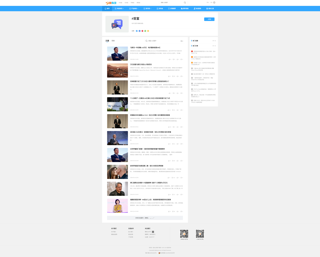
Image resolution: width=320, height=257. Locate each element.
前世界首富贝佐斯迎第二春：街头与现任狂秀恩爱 (146, 166)
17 (174, 194)
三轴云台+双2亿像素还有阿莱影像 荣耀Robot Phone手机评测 (202, 69)
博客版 (138, 2)
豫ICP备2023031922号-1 (151, 253)
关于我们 (113, 231)
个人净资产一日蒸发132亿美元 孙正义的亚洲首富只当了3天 (150, 98)
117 (174, 177)
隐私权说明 (114, 234)
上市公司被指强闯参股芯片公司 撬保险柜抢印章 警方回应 (203, 84)
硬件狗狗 (185, 8)
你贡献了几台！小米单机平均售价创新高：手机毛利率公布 (203, 63)
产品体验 (134, 8)
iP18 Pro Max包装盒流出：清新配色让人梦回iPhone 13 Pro (203, 90)
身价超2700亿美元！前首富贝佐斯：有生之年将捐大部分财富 (150, 132)
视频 (113, 41)
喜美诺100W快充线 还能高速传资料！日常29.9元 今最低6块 (203, 58)
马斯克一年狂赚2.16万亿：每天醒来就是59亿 (145, 47)
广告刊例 (130, 237)
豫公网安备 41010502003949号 (167, 253)
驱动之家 (211, 8)
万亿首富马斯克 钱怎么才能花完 (141, 64)
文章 (107, 41)
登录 (208, 2)
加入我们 (130, 231)
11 (170, 110)
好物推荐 (173, 8)
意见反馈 (130, 234)
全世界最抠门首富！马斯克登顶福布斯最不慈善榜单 (147, 149)
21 (174, 110)
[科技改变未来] (109, 2)
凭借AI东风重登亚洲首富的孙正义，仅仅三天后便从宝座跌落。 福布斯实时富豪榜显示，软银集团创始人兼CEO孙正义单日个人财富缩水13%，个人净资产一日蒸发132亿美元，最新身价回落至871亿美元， (156, 87)
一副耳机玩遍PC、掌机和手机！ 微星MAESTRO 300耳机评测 (202, 78)
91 (174, 211)
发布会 (161, 8)
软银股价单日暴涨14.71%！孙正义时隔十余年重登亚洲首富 (150, 115)
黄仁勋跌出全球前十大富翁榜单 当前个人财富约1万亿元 (149, 183)
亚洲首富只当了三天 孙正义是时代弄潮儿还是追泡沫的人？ (150, 81)
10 (170, 127)
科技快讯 (119, 8)
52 (174, 160)
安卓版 (126, 2)
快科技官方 (152, 234)
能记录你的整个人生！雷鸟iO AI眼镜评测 (203, 74)
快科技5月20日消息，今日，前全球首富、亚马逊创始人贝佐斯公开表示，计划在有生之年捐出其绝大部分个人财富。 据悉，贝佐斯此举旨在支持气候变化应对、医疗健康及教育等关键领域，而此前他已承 (156, 138)
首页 (108, 8)
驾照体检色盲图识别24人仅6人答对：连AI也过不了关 (203, 52)
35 (174, 76)
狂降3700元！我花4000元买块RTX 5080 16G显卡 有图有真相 (203, 101)
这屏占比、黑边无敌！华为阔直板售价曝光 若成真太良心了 (203, 95)
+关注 (209, 19)
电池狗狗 (198, 8)
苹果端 (132, 2)
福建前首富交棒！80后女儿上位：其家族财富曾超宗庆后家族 (150, 199)
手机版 (120, 2)
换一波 (214, 45)
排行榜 (148, 8)
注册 (211, 2)
